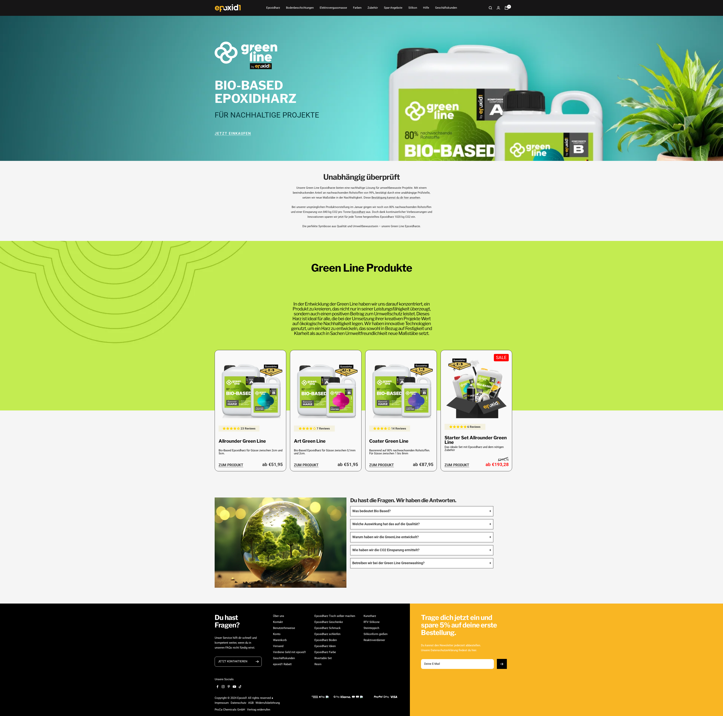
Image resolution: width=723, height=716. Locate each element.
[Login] (498, 7)
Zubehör (373, 7)
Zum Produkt (231, 465)
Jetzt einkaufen (233, 133)
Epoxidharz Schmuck (327, 628)
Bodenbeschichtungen (300, 7)
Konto (277, 634)
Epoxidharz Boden (325, 640)
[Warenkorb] (506, 8)
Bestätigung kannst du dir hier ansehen (395, 197)
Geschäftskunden (446, 7)
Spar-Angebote (393, 7)
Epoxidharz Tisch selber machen (334, 616)
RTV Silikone (372, 622)
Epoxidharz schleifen (327, 634)
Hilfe (426, 7)
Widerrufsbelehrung (267, 703)
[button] (232, 428)
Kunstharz (370, 616)
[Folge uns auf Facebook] (217, 686)
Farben (357, 7)
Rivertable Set (323, 658)
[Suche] (490, 8)
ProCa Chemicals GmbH (230, 709)
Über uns (278, 616)
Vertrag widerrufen (258, 709)
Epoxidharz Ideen (325, 646)
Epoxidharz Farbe (325, 652)
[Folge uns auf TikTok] (240, 686)
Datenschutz (238, 703)
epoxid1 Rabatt (282, 664)
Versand (278, 646)
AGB (251, 703)
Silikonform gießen (375, 634)
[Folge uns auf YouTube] (234, 686)
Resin (317, 664)
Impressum (222, 703)
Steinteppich (371, 628)
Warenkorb (280, 640)
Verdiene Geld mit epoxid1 (289, 652)
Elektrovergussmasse (333, 7)
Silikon (412, 7)
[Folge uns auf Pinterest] (229, 686)
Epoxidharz (273, 7)
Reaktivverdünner (374, 640)
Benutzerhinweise (284, 628)
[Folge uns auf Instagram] (223, 686)
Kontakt (278, 622)
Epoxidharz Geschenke (328, 622)
